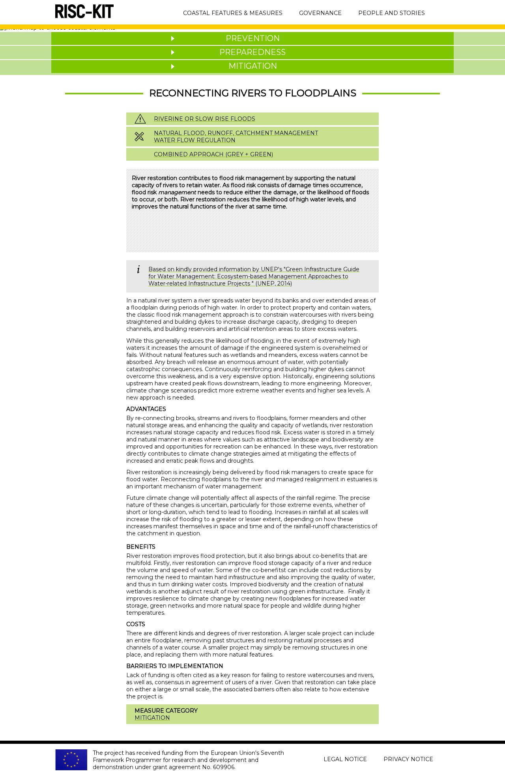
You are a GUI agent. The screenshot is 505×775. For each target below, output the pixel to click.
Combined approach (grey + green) (213, 154)
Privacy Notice (408, 759)
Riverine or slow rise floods (204, 118)
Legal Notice (345, 759)
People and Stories (391, 13)
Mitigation (152, 717)
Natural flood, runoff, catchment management (236, 133)
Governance (320, 13)
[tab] (252, 38)
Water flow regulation (195, 140)
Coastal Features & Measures (232, 13)
